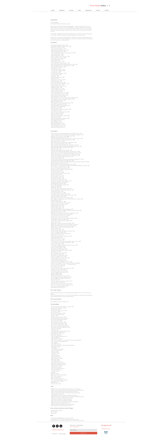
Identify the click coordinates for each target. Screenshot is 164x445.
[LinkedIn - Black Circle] (60, 426)
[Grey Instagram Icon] (109, 5)
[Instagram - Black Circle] (57, 426)
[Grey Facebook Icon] (107, 5)
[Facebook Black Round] (53, 426)
